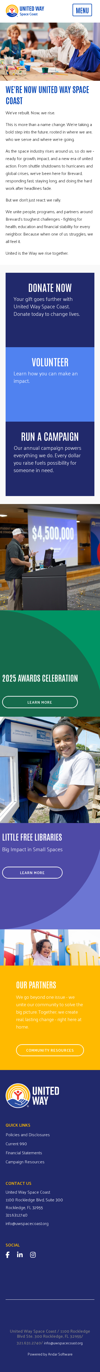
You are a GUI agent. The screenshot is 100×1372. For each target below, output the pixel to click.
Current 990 (16, 1143)
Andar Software (60, 1354)
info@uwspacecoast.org (27, 1223)
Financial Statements (24, 1152)
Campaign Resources (25, 1161)
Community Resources (50, 1050)
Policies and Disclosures (28, 1134)
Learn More (39, 702)
